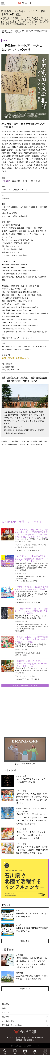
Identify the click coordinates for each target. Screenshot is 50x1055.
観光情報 (5, 1004)
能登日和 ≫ (25, 941)
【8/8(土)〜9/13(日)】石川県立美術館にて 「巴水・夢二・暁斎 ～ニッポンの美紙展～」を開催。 (31, 639)
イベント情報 (13, 31)
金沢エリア (29, 31)
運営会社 (21, 1038)
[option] (24, 878)
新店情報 (5, 1017)
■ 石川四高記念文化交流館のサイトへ (16, 358)
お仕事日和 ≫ (25, 988)
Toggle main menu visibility (3, 2)
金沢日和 (4, 31)
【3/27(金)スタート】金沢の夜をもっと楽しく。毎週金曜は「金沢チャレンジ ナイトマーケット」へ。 (31, 558)
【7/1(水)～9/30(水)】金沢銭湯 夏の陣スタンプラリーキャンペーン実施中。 (31, 588)
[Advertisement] (19, 467)
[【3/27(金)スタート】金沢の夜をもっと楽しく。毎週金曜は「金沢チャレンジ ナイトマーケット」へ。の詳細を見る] (7, 561)
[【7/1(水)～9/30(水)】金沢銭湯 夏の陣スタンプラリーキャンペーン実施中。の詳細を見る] (7, 592)
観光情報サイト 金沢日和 (25, 3)
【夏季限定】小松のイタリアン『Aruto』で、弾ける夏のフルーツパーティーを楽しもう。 (31, 663)
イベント (5, 1012)
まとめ (32, 913)
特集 (4, 1008)
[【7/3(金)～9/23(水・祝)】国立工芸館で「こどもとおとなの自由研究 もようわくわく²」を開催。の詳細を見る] (7, 613)
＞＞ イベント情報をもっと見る (25, 685)
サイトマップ (11, 1038)
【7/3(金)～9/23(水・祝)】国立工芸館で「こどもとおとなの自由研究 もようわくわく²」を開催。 (31, 611)
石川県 (21, 31)
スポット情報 (31, 779)
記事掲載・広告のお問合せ (12, 1025)
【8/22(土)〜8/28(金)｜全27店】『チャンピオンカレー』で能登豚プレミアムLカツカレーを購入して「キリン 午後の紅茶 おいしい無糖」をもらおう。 (31, 533)
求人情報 (31, 961)
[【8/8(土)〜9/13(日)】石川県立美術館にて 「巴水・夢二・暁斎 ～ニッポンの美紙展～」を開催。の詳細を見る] (7, 642)
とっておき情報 (8, 1021)
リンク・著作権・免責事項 (34, 1038)
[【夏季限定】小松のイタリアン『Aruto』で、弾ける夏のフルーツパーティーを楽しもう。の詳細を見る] (7, 666)
